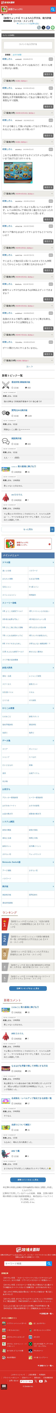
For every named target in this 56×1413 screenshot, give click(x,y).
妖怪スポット (34, 717)
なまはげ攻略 (34, 579)
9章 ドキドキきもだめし (11, 644)
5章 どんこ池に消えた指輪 (12, 627)
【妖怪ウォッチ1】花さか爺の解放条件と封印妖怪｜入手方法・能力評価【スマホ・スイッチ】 (30, 966)
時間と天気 (33, 838)
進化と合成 (6, 838)
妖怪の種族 (6, 830)
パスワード (33, 571)
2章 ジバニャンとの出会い (39, 611)
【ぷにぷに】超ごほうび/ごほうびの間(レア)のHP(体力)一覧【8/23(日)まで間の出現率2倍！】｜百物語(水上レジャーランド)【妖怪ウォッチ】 (28, 1308)
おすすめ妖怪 (34, 806)
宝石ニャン (6, 587)
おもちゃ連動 (7, 579)
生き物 (5, 781)
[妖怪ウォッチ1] (8, 3)
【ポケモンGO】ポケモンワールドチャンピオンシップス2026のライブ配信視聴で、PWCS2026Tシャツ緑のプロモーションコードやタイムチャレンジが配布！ (28, 1301)
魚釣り (31, 733)
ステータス (6, 684)
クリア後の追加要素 (10, 660)
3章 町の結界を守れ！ (10, 619)
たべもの (32, 757)
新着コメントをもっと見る (28, 1180)
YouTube (41, 1381)
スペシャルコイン (9, 595)
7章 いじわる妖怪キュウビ (12, 635)
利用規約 (42, 1374)
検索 (49, 1263)
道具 (4, 773)
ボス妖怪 (32, 700)
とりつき (5, 700)
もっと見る (28, 529)
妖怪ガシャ (33, 684)
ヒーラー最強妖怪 (36, 798)
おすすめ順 (17, 55)
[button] (18, 172)
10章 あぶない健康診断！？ (39, 644)
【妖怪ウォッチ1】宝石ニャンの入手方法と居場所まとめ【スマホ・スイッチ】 (29, 953)
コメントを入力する (28, 44)
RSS (45, 1381)
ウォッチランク (35, 854)
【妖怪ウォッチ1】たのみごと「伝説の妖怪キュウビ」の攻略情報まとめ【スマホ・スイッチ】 (30, 924)
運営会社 (37, 1377)
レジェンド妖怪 (35, 676)
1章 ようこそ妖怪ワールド (12, 611)
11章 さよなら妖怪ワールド (13, 652)
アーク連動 (6, 870)
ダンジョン (33, 749)
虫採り (5, 733)
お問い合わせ (14, 1380)
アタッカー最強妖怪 (10, 798)
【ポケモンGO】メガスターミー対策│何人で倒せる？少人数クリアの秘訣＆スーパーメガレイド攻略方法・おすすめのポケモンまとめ (28, 1287)
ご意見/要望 (32, 1374)
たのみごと (6, 717)
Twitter (35, 1381)
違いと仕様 (6, 571)
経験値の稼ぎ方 (35, 814)
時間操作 (32, 595)
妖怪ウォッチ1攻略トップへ (22, 544)
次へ (28, 366)
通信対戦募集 (7, 903)
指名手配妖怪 (7, 725)
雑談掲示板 (6, 895)
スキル (31, 692)
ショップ (5, 757)
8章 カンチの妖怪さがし (38, 635)
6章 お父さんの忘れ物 (37, 627)
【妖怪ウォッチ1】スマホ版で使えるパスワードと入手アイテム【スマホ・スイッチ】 (30, 977)
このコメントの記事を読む (28, 24)
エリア (5, 749)
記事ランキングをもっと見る (28, 988)
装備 (30, 765)
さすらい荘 (6, 854)
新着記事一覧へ (47, 1314)
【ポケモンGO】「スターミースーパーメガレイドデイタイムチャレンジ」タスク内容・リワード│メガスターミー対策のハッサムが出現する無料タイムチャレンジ (27, 1280)
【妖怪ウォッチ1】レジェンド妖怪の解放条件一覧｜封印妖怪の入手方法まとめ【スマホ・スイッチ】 (29, 939)
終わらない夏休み (36, 652)
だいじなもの (7, 765)
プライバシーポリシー (11, 1377)
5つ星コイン (34, 587)
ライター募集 (27, 1381)
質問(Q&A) (33, 895)
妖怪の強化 (33, 830)
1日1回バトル (7, 692)
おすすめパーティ (9, 806)
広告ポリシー (26, 1377)
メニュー (4, 1388)
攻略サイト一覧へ (46, 1366)
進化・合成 (6, 676)
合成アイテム (34, 773)
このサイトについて (18, 1374)
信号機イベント (35, 846)
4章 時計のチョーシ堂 (37, 619)
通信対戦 (32, 725)
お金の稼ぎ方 (7, 814)
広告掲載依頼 (48, 1377)
